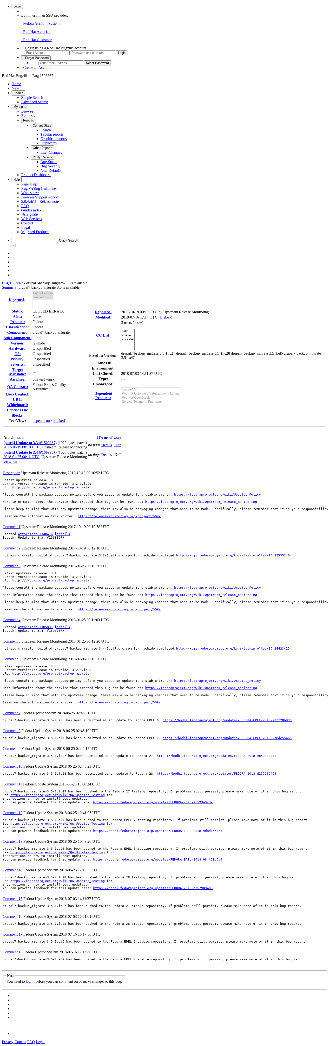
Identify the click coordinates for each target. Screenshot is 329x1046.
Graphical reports (53, 139)
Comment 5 (11, 641)
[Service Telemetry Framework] (151, 402)
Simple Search (32, 98)
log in (30, 981)
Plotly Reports (43, 157)
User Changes (51, 152)
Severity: (17, 364)
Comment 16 (12, 916)
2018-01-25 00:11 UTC (21, 457)
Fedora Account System (40, 23)
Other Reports (42, 148)
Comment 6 (11, 659)
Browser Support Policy (39, 197)
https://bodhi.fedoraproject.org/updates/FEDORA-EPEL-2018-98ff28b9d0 (227, 720)
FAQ (25, 206)
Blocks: (18, 415)
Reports (28, 120)
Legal (25, 227)
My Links (19, 106)
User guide (29, 214)
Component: (17, 332)
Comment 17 (12, 934)
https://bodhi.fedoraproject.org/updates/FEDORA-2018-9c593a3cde (216, 756)
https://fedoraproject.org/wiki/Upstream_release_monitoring (201, 502)
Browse (27, 111)
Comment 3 (11, 566)
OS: (17, 354)
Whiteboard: (17, 405)
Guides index (31, 210)
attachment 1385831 (35, 627)
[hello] (127, 331)
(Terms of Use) (109, 437)
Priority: (18, 359)
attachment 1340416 (35, 534)
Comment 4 (11, 620)
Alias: (17, 316)
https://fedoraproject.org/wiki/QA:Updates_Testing (57, 795)
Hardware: (17, 348)
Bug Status (48, 162)
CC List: (103, 335)
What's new (30, 193)
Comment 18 (12, 952)
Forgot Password (36, 58)
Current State (42, 125)
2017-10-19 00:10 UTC (21, 447)
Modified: (103, 317)
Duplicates (48, 143)
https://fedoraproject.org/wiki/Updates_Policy (217, 494)
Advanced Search (34, 102)
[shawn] (127, 335)
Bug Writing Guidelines (39, 188)
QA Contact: (17, 387)
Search (18, 93)
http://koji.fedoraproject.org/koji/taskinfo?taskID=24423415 (233, 648)
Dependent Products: (103, 395)
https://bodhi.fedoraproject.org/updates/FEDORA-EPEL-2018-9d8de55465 (227, 738)
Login (17, 6)
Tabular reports (51, 134)
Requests (28, 116)
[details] (63, 534)
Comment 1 (11, 527)
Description (11, 473)
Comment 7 (11, 713)
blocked (59, 421)
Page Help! (29, 184)
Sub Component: (18, 338)
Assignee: (17, 379)
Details (106, 445)
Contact (27, 223)
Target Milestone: (17, 372)
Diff (117, 445)
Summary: (10, 287)
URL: (17, 399)
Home (16, 84)
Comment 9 (11, 748)
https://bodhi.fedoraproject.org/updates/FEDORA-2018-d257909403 (216, 773)
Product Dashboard (36, 175)
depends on (41, 421)
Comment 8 (11, 731)
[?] (14, 245)
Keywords (17, 300)
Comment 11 (12, 784)
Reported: (103, 312)
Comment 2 (11, 548)
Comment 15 (12, 899)
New (15, 88)
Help (16, 179)
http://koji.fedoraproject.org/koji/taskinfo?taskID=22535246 (233, 555)
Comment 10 (12, 766)
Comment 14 (12, 870)
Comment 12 (12, 813)
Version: (17, 343)
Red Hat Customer (36, 40)
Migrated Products (35, 232)
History (165, 317)
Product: (17, 322)
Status (17, 311)
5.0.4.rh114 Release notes (40, 201)
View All (10, 462)
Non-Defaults (50, 170)
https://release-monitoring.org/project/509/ (119, 516)
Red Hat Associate (36, 32)
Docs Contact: (17, 394)
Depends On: (17, 410)
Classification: (17, 327)
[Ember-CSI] (151, 390)
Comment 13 (12, 841)
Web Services (31, 219)
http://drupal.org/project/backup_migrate (50, 487)
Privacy (7, 1042)
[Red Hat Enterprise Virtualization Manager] (151, 394)
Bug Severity (50, 166)
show (138, 322)
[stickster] (127, 340)
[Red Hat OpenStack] (151, 398)
